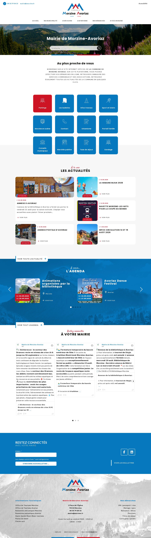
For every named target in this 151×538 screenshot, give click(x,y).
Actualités (22, 195)
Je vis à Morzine (116, 21)
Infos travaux (87, 108)
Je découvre (67, 21)
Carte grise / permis (127, 519)
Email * (18, 451)
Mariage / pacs (130, 508)
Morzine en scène (42, 129)
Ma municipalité (50, 21)
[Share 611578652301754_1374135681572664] (93, 395)
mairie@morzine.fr (27, 3)
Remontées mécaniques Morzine (28, 511)
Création (84, 532)
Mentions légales (71, 532)
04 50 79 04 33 (12, 3)
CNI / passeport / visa (127, 505)
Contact (64, 129)
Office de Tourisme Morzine (26, 505)
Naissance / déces (128, 511)
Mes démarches (99, 21)
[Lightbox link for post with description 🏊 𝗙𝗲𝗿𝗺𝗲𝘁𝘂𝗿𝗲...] (75, 364)
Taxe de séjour (86, 149)
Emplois (58, 532)
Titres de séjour (129, 516)
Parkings (42, 108)
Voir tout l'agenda (27, 325)
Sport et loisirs (108, 108)
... (30, 410)
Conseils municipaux (42, 149)
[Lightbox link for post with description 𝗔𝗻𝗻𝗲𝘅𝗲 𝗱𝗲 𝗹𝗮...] (115, 360)
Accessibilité (143, 3)
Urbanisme (86, 129)
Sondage (108, 149)
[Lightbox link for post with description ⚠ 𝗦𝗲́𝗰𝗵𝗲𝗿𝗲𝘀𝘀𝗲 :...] (35, 375)
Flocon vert (20, 521)
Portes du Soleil (21, 519)
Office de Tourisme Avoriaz (26, 508)
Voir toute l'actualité (29, 259)
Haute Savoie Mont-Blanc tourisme (29, 516)
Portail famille (108, 129)
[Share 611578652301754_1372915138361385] (133, 390)
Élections (132, 513)
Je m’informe (82, 21)
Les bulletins (64, 108)
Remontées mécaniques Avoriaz (28, 513)
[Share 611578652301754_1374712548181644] (53, 414)
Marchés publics (64, 149)
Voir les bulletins (124, 463)
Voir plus (23, 217)
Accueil (35, 21)
